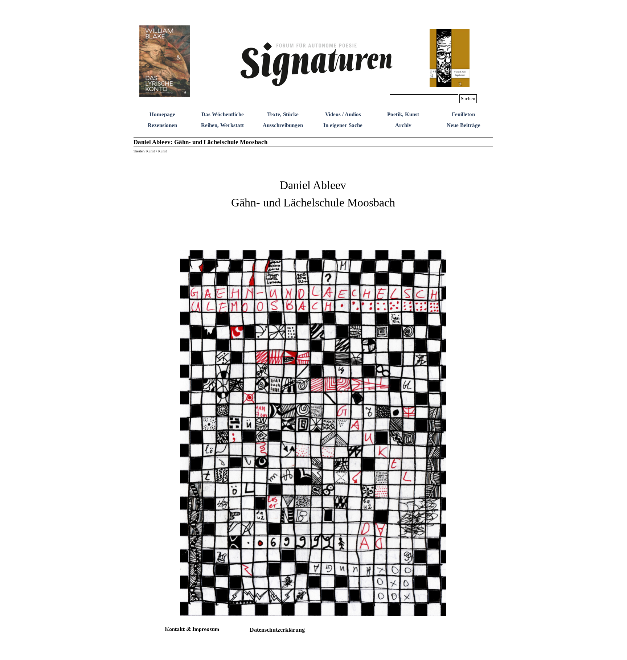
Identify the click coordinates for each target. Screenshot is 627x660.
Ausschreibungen (283, 125)
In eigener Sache (342, 125)
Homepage (162, 114)
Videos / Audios (343, 114)
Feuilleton (463, 114)
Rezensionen (162, 125)
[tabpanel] (313, 201)
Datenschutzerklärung (277, 630)
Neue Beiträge (463, 125)
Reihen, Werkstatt (222, 125)
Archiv (403, 125)
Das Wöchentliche (222, 114)
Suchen (468, 98)
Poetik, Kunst (403, 114)
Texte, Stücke (283, 114)
